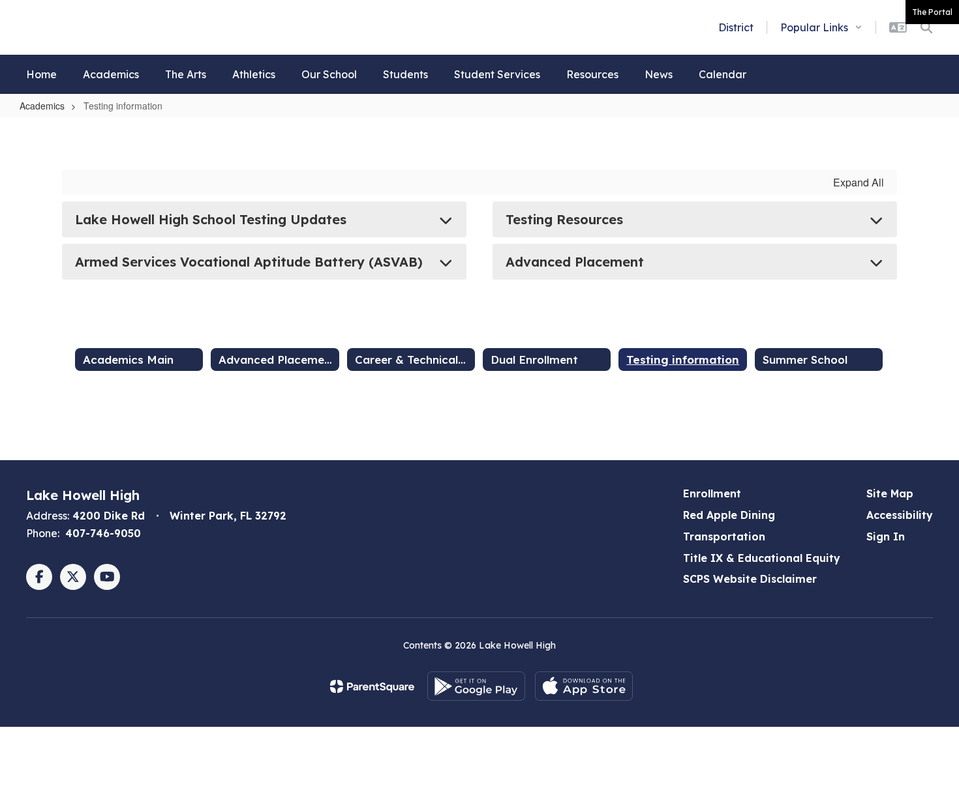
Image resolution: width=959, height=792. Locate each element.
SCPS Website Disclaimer (750, 578)
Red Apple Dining (729, 514)
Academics (42, 105)
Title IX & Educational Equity (761, 558)
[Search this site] (926, 27)
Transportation (724, 536)
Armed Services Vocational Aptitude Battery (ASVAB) (249, 262)
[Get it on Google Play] (476, 686)
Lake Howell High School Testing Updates (210, 219)
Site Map (889, 493)
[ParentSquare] (372, 686)
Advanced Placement (575, 262)
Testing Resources (564, 219)
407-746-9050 (103, 533)
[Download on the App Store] (584, 686)
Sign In (885, 536)
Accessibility (899, 514)
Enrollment (712, 493)
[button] (821, 27)
